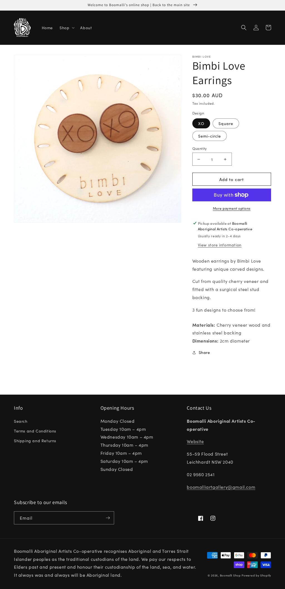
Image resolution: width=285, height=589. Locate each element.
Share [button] (204, 352)
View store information (220, 245)
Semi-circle (209, 136)
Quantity (199, 148)
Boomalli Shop (230, 575)
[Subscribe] (108, 517)
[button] (66, 27)
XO (201, 123)
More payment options (231, 208)
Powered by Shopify (256, 575)
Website (195, 441)
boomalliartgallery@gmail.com (221, 487)
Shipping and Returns (35, 440)
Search (21, 421)
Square (225, 123)
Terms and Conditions (35, 431)
